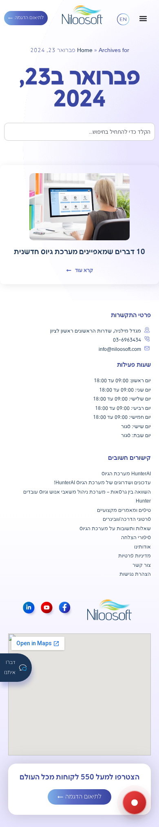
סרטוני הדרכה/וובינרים (127, 519)
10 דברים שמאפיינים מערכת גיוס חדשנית (79, 252)
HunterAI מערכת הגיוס (126, 474)
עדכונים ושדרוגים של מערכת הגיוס (113, 482)
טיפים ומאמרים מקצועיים (124, 510)
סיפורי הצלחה (136, 537)
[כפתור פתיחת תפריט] (143, 18)
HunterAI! (64, 482)
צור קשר (141, 565)
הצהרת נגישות (135, 574)
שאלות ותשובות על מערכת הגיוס (115, 528)
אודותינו (142, 547)
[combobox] (79, 132)
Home (85, 50)
